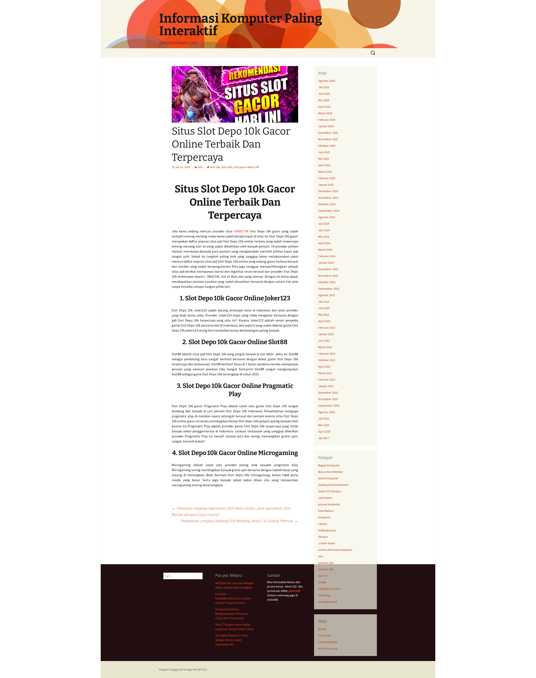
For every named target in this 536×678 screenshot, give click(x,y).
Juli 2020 (323, 418)
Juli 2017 (323, 438)
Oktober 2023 (326, 282)
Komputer (324, 517)
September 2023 (328, 288)
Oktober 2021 (326, 360)
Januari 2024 (326, 262)
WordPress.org (327, 648)
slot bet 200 (325, 569)
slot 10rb (226, 167)
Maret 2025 (325, 172)
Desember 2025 (328, 133)
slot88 (322, 582)
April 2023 (324, 321)
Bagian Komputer (329, 465)
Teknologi (324, 595)
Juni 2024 (324, 230)
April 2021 (324, 366)
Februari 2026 (326, 120)
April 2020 (324, 431)
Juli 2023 (323, 301)
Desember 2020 (328, 392)
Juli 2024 (323, 224)
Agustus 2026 (326, 81)
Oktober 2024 (326, 204)
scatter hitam (326, 543)
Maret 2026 (325, 113)
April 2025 (324, 165)
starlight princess (329, 589)
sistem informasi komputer (335, 550)
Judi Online (325, 498)
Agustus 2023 (326, 295)
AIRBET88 (241, 231)
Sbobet (323, 537)
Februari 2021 (326, 379)
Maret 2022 (325, 347)
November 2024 (328, 198)
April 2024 (324, 243)
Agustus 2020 (326, 412)
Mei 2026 (323, 100)
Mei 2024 (323, 237)
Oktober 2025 (326, 146)
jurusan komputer (329, 504)
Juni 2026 (324, 94)
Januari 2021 (326, 386)
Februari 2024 (326, 256)
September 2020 (328, 405)
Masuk (322, 629)
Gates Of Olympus (329, 491)
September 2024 (328, 211)
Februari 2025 (326, 178)
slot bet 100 (325, 563)
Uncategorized (327, 602)
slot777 (322, 576)
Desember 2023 (328, 269)
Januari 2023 (326, 334)
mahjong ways (327, 530)
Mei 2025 (323, 159)
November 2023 (328, 275)
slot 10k (215, 167)
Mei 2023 (323, 314)
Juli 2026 (323, 87)
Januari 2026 (326, 126)
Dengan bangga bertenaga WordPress (183, 669)
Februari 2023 (326, 327)
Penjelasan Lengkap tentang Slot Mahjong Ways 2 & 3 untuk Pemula (239, 520)
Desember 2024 (328, 191)
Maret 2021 (325, 373)
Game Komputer (328, 478)
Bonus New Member (330, 472)
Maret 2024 (325, 249)
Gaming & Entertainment (333, 485)
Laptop (322, 524)
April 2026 (324, 107)
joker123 (294, 591)
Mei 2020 (323, 425)
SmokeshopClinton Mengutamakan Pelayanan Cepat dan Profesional (231, 613)
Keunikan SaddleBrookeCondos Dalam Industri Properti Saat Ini (233, 598)
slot (200, 167)
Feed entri (324, 635)
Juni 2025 (324, 152)
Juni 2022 (324, 340)
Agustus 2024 (326, 217)
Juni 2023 (324, 308)
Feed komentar (328, 642)
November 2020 (328, 399)
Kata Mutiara (326, 511)
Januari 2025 (326, 185)
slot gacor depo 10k (246, 167)
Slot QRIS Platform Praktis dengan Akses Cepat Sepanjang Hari (231, 640)
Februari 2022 (326, 353)
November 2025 (328, 139)
